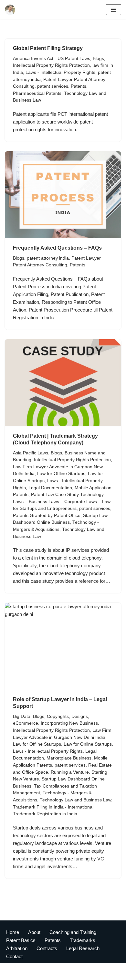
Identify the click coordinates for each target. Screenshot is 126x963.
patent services (52, 86)
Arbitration (16, 948)
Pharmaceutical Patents (37, 93)
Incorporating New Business (69, 723)
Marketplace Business (69, 758)
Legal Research (83, 948)
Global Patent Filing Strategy (48, 48)
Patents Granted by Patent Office (46, 515)
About (34, 932)
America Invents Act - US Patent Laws (51, 58)
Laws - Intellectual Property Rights (60, 72)
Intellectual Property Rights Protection (51, 65)
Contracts (47, 948)
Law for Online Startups (88, 744)
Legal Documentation (50, 487)
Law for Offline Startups (61, 473)
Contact (14, 956)
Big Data (21, 716)
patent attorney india (48, 258)
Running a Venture (70, 772)
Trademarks (82, 940)
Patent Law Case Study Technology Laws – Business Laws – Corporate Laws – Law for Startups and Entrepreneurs (61, 501)
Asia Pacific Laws (30, 453)
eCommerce (25, 723)
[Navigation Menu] (113, 9)
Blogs (98, 58)
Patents (78, 86)
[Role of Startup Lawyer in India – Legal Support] (63, 646)
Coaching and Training (72, 932)
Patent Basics (21, 940)
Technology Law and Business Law (75, 800)
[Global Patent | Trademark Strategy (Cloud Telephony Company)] (63, 382)
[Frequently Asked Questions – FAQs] (63, 194)
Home (12, 932)
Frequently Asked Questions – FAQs (57, 248)
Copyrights (58, 716)
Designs (79, 716)
